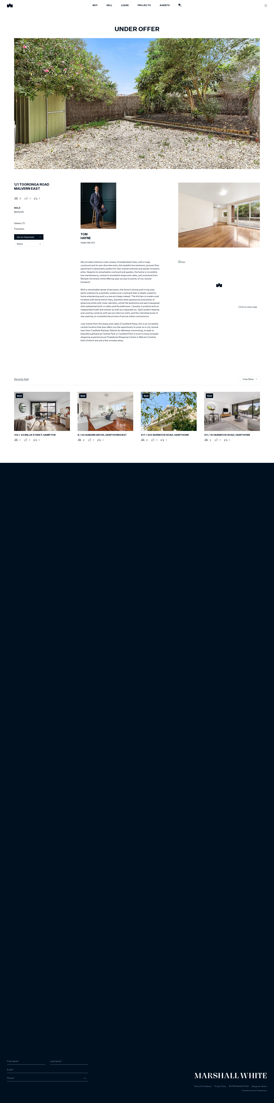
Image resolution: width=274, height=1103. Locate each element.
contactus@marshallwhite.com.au (24, 1090)
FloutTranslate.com (260, 1090)
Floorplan (19, 228)
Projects (144, 5)
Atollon (264, 1086)
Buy (95, 5)
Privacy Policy (220, 1086)
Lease (125, 5)
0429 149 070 (88, 242)
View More (248, 379)
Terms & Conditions (202, 1086)
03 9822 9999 (14, 1087)
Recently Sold (21, 379)
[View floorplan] (254, 164)
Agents (165, 5)
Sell (109, 5)
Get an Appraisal (25, 237)
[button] (219, 285)
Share (20, 243)
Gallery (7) (19, 223)
